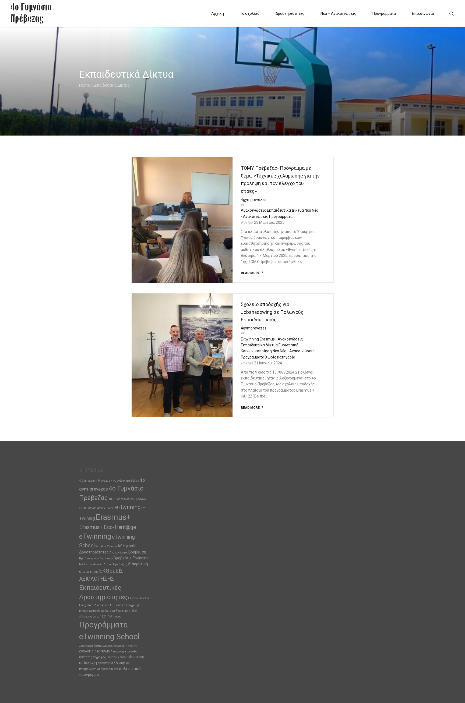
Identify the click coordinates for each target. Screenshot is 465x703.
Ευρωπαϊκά (288, 345)
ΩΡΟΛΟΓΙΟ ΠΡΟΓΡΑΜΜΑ (95, 651)
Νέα (308, 210)
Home (84, 85)
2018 (82, 508)
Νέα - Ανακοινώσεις (297, 351)
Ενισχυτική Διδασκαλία (94, 605)
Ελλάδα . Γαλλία (138, 598)
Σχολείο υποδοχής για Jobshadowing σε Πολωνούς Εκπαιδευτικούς (272, 312)
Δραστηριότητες (290, 13)
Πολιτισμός (114, 616)
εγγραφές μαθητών (106, 657)
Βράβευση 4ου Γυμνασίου (96, 558)
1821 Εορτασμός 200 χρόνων (127, 499)
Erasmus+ (268, 339)
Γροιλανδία (96, 564)
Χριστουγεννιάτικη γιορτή (120, 646)
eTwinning (95, 536)
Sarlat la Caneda (106, 546)
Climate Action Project (100, 508)
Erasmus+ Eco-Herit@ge (107, 527)
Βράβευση (137, 552)
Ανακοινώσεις (253, 210)
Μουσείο (94, 611)
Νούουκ (106, 611)
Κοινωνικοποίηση (256, 351)
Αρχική (217, 13)
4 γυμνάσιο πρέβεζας (125, 480)
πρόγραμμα (89, 674)
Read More (250, 273)
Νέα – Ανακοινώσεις (338, 13)
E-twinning (250, 339)
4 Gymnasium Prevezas (94, 480)
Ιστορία (83, 611)
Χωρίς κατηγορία (280, 357)
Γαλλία (83, 564)
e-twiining (127, 507)
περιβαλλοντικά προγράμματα (98, 669)
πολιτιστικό (130, 668)
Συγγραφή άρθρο (90, 646)
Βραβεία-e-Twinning (131, 558)
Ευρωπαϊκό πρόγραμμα (125, 605)
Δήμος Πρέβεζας (115, 564)
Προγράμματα (384, 13)
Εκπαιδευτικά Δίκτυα (285, 210)
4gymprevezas (253, 199)
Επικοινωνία (423, 13)
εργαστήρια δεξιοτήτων (113, 663)
